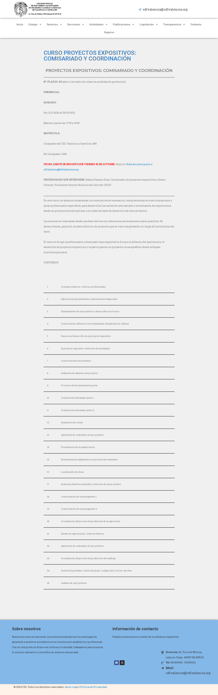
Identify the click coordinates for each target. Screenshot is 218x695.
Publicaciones (121, 24)
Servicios (52, 24)
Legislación (147, 24)
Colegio (32, 24)
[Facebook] (116, 662)
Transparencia (172, 24)
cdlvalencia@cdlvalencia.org (61, 169)
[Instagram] (122, 662)
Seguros (109, 32)
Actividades (96, 24)
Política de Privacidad (93, 687)
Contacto (195, 24)
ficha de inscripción (138, 164)
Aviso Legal (71, 687)
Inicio (20, 24)
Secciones (73, 24)
